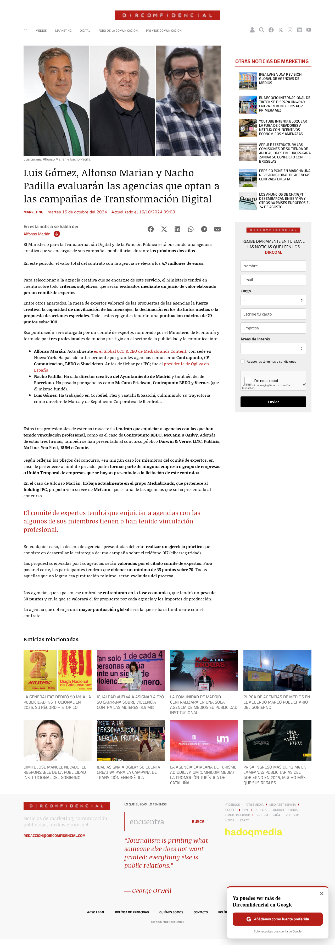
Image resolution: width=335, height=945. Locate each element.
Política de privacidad (132, 912)
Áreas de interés (255, 338)
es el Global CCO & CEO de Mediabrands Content (140, 351)
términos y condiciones (279, 361)
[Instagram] (290, 29)
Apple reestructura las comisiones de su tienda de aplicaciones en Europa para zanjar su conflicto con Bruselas (285, 153)
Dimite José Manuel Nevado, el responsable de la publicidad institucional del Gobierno (55, 772)
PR (25, 30)
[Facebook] (271, 29)
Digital (85, 30)
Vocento (292, 815)
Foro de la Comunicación (118, 30)
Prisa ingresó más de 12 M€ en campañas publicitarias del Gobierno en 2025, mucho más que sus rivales (274, 775)
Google (231, 810)
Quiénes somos (171, 912)
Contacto (201, 912)
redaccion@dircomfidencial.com (55, 835)
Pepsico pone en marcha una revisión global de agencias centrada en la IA (284, 175)
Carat (244, 820)
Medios (41, 30)
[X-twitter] (280, 29)
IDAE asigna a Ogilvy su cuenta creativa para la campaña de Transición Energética (128, 772)
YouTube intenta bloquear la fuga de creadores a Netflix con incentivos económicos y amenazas (283, 127)
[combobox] (154, 821)
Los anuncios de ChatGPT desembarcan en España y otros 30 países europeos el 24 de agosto (284, 200)
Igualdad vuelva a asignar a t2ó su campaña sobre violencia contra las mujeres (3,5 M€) (130, 702)
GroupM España (268, 815)
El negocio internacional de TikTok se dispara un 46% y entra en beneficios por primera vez (284, 104)
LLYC (245, 810)
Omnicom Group (237, 815)
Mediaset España (282, 804)
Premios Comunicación (164, 30)
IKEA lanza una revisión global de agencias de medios (280, 78)
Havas (229, 820)
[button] (151, 229)
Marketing (63, 30)
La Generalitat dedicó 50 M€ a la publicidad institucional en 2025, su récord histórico (57, 702)
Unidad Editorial (286, 810)
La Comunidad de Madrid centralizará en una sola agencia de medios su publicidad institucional (203, 704)
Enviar (273, 401)
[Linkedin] (299, 29)
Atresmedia (255, 804)
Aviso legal (96, 912)
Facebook (232, 804)
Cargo (246, 290)
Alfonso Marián (37, 234)
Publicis (261, 810)
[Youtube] (308, 29)
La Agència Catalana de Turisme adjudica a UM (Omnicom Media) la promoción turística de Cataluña (203, 775)
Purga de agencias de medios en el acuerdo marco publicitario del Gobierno (276, 702)
